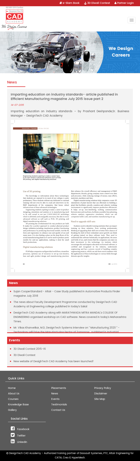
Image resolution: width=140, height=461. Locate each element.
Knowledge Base (18, 404)
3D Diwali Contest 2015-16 (29, 349)
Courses (13, 399)
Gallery (12, 410)
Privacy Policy (102, 388)
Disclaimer (100, 393)
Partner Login (125, 3)
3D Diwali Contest (98, 3)
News (54, 393)
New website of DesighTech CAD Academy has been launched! (53, 361)
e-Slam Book (70, 3)
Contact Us (58, 410)
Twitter (21, 436)
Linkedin (21, 442)
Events (55, 399)
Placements (58, 388)
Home (12, 388)
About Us (13, 393)
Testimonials (59, 404)
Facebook (22, 429)
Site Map (99, 399)
